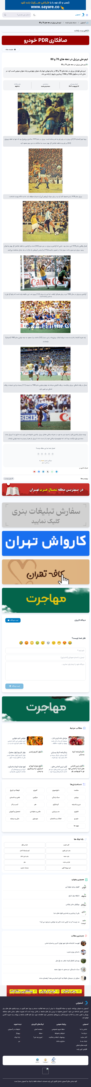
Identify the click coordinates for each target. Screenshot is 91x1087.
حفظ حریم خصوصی (58, 1029)
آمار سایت (84, 1037)
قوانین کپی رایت (82, 1049)
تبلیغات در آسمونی (14, 1029)
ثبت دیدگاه (14, 620)
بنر (19, 1041)
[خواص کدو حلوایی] (24, 741)
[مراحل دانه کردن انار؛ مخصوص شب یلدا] (66, 741)
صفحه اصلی (38, 1029)
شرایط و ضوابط (60, 1033)
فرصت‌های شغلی (81, 1045)
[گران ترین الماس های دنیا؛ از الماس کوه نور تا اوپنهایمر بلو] (66, 769)
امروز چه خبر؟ (37, 1037)
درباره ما (84, 1033)
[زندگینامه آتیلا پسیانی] (66, 755)
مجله (40, 1033)
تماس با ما (83, 1029)
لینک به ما (83, 1041)
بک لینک (17, 1037)
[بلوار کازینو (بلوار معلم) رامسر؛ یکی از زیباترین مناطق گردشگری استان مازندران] (24, 755)
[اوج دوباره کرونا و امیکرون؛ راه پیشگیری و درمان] (24, 769)
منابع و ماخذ (60, 1041)
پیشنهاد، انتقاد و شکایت (57, 1037)
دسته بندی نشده (70, 23)
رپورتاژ (18, 1033)
